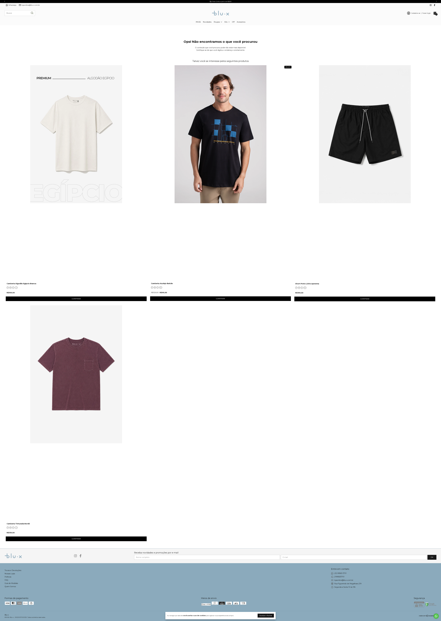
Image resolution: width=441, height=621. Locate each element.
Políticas (8, 577)
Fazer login (426, 13)
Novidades (207, 22)
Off (233, 22)
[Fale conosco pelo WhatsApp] (436, 616)
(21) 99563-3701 (340, 573)
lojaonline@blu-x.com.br (31, 5)
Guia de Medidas (11, 583)
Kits (225, 22)
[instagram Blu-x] (431, 5)
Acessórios (241, 22)
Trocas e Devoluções (13, 570)
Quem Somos (10, 586)
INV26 (198, 22)
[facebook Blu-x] (434, 5)
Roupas (217, 22)
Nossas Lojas (10, 574)
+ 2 (16, 287)
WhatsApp (12, 5)
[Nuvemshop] (427, 616)
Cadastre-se (415, 13)
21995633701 (339, 577)
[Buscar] (32, 13)
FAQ (6, 580)
